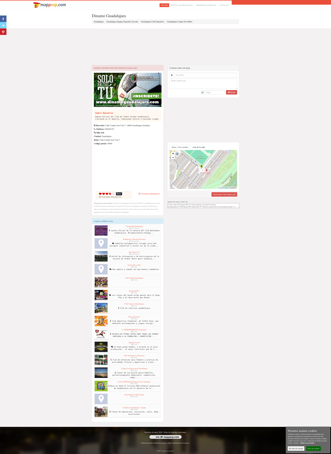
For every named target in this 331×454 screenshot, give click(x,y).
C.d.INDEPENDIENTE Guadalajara (134, 329)
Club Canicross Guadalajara (134, 304)
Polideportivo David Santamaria (134, 239)
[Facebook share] (3, 19)
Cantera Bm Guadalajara (134, 226)
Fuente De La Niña (134, 265)
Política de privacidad (182, 5)
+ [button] (173, 153)
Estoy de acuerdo (313, 448)
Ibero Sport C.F (134, 252)
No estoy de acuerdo (296, 448)
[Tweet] (3, 25)
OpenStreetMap (224, 188)
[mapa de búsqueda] (50, 4)
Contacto (224, 5)
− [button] (173, 157)
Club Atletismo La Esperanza (134, 355)
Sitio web (100, 132)
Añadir (164, 5)
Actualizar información (150, 193)
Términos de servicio (206, 5)
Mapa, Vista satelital (180, 147)
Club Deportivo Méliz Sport (134, 395)
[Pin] (3, 31)
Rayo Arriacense (134, 317)
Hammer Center (134, 342)
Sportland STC (134, 291)
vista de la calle (199, 147)
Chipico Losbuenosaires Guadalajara (134, 368)
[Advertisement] (165, 47)
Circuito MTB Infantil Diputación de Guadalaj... (134, 382)
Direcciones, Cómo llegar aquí (224, 194)
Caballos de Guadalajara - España (134, 407)
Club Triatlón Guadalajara (134, 278)
